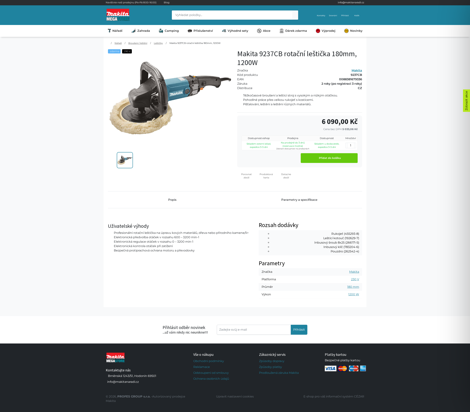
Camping (172, 31)
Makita (357, 70)
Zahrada (143, 31)
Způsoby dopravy (271, 361)
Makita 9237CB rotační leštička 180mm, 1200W (194, 43)
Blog (166, 2)
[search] (295, 15)
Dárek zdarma (296, 31)
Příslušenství (203, 31)
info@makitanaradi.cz (351, 2)
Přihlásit (299, 329)
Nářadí (117, 31)
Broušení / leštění (137, 43)
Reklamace (201, 367)
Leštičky (158, 43)
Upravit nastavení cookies (235, 396)
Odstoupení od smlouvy (211, 373)
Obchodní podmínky (208, 361)
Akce (266, 31)
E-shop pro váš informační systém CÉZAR (333, 396)
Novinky (356, 31)
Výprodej (328, 31)
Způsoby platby (270, 367)
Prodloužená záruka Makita (279, 373)
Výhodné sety (238, 31)
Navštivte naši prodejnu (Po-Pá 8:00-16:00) (131, 2)
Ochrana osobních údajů (211, 378)
